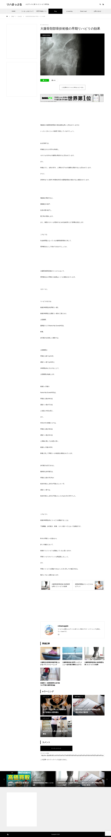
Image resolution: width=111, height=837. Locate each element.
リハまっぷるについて (27, 11)
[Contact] (58, 634)
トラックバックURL (44, 753)
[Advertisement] (72, 606)
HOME (13, 11)
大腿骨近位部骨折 (46, 35)
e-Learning (69, 11)
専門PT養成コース (41, 11)
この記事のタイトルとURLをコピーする (72, 87)
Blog (55, 11)
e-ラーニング (46, 696)
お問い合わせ (97, 11)
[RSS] (103, 4)
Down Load (83, 11)
